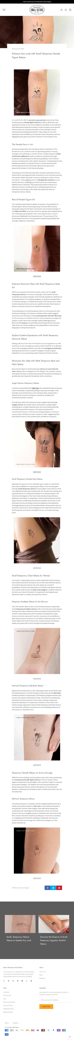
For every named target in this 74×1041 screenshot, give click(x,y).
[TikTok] (26, 981)
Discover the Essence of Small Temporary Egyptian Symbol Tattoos (53, 940)
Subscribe (46, 1006)
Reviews (42, 978)
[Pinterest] (17, 981)
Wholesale (7, 995)
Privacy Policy (8, 1005)
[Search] (66, 10)
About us (42, 972)
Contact (6, 992)
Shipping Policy (8, 1009)
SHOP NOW (37, 568)
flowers (24, 323)
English (15, 1023)
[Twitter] (8, 981)
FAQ (4, 999)
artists (27, 180)
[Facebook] (4, 981)
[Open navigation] (4, 10)
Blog (40, 975)
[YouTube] (22, 981)
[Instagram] (13, 981)
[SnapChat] (31, 981)
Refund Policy (8, 1012)
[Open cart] (70, 10)
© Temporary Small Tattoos (12, 1027)
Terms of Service (9, 1002)
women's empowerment (37, 120)
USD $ (6, 1023)
